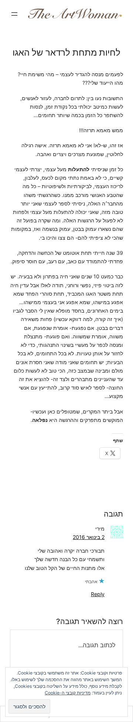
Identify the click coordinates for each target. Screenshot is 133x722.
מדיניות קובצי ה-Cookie (68, 692)
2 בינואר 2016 (89, 537)
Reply (98, 594)
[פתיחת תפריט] (14, 14)
